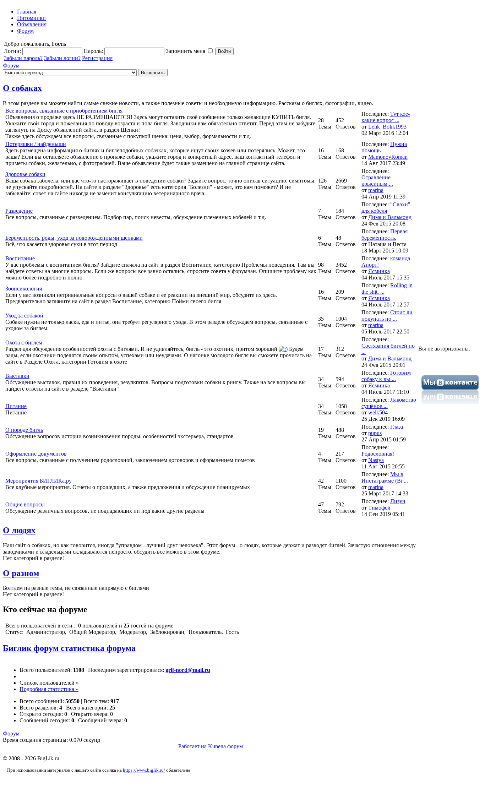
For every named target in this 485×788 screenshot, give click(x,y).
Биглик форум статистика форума (69, 648)
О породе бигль (24, 430)
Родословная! (377, 454)
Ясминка (379, 271)
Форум (25, 31)
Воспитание (20, 258)
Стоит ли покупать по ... (387, 315)
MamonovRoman (388, 157)
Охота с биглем (23, 342)
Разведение (19, 211)
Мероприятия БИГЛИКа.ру (38, 481)
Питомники (31, 18)
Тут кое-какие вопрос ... (385, 117)
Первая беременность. (384, 234)
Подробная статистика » (49, 689)
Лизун (397, 501)
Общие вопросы (25, 504)
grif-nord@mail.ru (187, 670)
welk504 (378, 412)
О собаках (22, 88)
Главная (26, 12)
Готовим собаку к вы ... (386, 376)
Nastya (376, 460)
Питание (16, 406)
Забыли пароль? (23, 58)
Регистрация (97, 58)
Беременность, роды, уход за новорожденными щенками (74, 238)
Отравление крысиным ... (377, 180)
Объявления (32, 24)
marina (375, 190)
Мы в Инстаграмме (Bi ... (384, 477)
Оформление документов (36, 454)
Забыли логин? (62, 58)
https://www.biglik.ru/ (144, 770)
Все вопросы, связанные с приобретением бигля (63, 111)
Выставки (17, 376)
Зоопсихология (23, 289)
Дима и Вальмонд (390, 217)
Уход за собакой (24, 316)
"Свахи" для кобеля (385, 207)
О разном (21, 573)
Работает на (192, 746)
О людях (19, 530)
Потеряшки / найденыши (35, 144)
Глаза (396, 427)
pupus (375, 433)
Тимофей (379, 508)
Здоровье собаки (25, 174)
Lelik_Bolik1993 (387, 127)
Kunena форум (225, 746)
